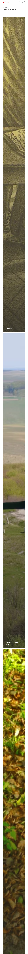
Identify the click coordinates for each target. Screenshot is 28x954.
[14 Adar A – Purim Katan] (14, 490)
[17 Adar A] (14, 174)
